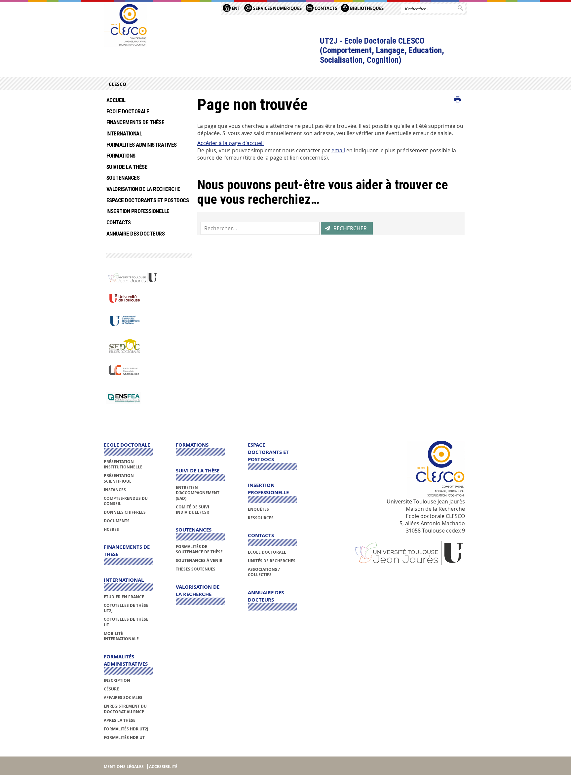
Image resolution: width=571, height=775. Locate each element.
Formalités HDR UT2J (126, 729)
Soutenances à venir (199, 560)
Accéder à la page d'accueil (230, 143)
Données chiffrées (125, 512)
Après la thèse (119, 720)
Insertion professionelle (138, 211)
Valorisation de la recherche (143, 189)
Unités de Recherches (271, 561)
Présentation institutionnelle (123, 464)
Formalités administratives (141, 144)
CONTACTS (325, 8)
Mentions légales (124, 766)
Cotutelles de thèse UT (126, 621)
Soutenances (122, 177)
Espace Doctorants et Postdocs (146, 200)
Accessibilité (163, 766)
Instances (115, 490)
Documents (117, 521)
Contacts (118, 222)
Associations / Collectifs (264, 572)
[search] (260, 228)
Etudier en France (124, 597)
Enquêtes (258, 509)
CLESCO (117, 84)
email (338, 150)
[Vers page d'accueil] (125, 25)
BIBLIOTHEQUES (366, 8)
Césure (111, 689)
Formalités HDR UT (124, 737)
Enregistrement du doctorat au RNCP (125, 708)
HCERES (111, 529)
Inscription (117, 680)
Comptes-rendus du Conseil (126, 501)
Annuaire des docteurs (135, 233)
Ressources (261, 518)
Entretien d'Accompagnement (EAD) (197, 493)
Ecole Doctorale (267, 552)
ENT (235, 8)
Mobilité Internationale (121, 636)
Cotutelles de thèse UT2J (126, 608)
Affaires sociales (123, 697)
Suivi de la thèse (126, 167)
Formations (120, 155)
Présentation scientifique (119, 478)
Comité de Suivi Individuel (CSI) (192, 509)
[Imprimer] (457, 99)
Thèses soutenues (195, 569)
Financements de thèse (135, 122)
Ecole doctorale (127, 111)
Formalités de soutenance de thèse (199, 549)
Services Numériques (277, 8)
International (124, 133)
